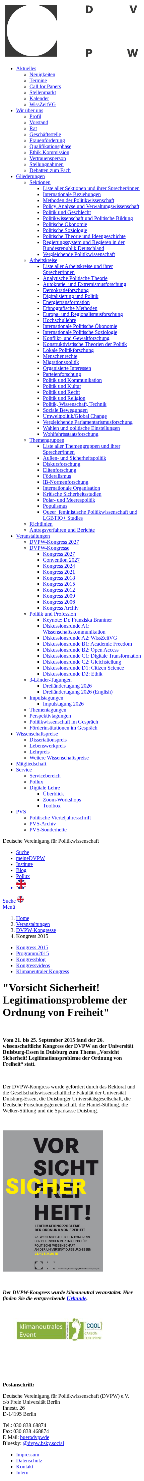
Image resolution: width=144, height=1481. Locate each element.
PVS (21, 811)
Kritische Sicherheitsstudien (72, 494)
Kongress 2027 (59, 554)
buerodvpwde (34, 1437)
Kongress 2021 (59, 572)
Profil (35, 116)
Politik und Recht (61, 392)
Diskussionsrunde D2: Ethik (72, 674)
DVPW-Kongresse (49, 548)
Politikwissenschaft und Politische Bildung (88, 218)
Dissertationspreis (48, 739)
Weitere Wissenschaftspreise (59, 757)
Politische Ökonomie (65, 224)
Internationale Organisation (71, 488)
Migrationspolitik (61, 362)
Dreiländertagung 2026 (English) (78, 692)
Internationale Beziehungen (72, 194)
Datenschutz (29, 1460)
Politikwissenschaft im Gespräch (63, 722)
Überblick (53, 793)
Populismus (55, 506)
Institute (24, 864)
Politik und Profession (52, 614)
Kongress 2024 (59, 566)
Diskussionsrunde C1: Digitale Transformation (92, 656)
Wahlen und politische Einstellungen (81, 428)
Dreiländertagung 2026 (67, 686)
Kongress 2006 (59, 602)
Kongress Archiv (61, 608)
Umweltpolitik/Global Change (75, 416)
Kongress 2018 (59, 578)
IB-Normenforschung (65, 482)
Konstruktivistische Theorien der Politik (85, 344)
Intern (22, 1472)
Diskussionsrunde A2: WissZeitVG (80, 638)
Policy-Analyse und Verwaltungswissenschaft (91, 206)
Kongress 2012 (59, 590)
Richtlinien (41, 524)
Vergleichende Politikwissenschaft (79, 254)
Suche (22, 852)
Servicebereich (45, 775)
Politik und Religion (64, 398)
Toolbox (52, 805)
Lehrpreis (39, 751)
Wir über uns (29, 110)
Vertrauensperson (47, 158)
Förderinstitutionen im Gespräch (63, 728)
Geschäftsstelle (45, 134)
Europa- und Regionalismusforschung (83, 314)
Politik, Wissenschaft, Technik (74, 404)
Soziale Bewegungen (65, 410)
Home (22, 918)
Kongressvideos (33, 965)
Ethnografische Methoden (70, 308)
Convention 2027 (61, 560)
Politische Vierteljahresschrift (60, 817)
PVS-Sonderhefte (48, 829)
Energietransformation (66, 302)
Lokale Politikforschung (68, 350)
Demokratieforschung (66, 290)
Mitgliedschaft (31, 763)
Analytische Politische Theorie (75, 278)
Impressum (27, 1454)
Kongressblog (31, 959)
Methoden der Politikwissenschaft (78, 200)
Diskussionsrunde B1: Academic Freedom (87, 644)
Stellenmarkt (42, 92)
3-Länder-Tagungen (50, 680)
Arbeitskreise (43, 260)
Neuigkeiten (42, 74)
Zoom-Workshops (62, 799)
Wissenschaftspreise (37, 734)
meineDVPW (30, 858)
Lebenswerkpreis (47, 745)
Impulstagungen (46, 698)
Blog (21, 870)
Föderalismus (57, 476)
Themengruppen (46, 440)
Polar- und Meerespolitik (69, 500)
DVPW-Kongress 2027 (54, 542)
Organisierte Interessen (67, 368)
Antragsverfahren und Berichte (62, 530)
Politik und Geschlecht (67, 212)
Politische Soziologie (65, 230)
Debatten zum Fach (50, 170)
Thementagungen (47, 710)
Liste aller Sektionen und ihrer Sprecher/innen (91, 188)
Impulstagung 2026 (63, 704)
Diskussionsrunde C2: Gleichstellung (82, 662)
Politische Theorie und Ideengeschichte (84, 236)
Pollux (36, 781)
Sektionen (40, 182)
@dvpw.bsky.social (43, 1443)
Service (24, 769)
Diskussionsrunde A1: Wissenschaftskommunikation (74, 629)
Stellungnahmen (46, 164)
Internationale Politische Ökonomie (80, 326)
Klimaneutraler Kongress (42, 971)
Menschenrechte (60, 356)
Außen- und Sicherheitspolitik (74, 458)
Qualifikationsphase (50, 146)
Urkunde (76, 1298)
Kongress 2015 (59, 584)
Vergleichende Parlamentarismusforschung (88, 422)
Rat (33, 128)
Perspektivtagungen (50, 716)
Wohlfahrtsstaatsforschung (70, 434)
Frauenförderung (47, 140)
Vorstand (38, 122)
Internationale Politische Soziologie (80, 332)
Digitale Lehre (44, 787)
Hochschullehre (59, 320)
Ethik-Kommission (49, 152)
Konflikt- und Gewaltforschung (76, 338)
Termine (38, 80)
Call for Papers (45, 86)
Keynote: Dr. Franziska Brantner (77, 620)
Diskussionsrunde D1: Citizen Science (83, 668)
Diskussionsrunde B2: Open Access (81, 650)
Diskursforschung (61, 464)
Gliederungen (30, 176)
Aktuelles (26, 68)
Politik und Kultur (62, 386)
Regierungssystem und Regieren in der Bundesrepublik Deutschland (84, 245)
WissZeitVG (42, 104)
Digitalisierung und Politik (70, 296)
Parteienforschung (62, 374)
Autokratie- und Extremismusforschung (84, 284)
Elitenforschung (59, 470)
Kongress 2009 (59, 596)
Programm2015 (32, 953)
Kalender (39, 98)
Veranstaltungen (33, 536)
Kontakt (24, 1466)
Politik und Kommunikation (72, 380)
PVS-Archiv (42, 823)
